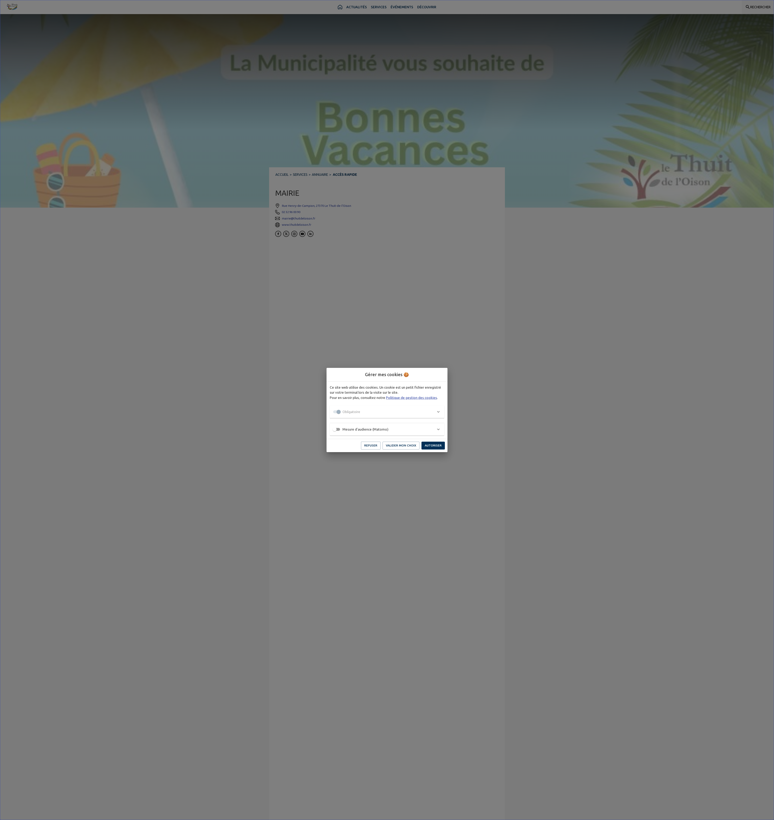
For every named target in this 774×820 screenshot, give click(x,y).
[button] (387, 412)
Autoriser (433, 445)
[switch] (334, 429)
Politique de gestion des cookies (411, 398)
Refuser (370, 445)
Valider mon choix (401, 445)
